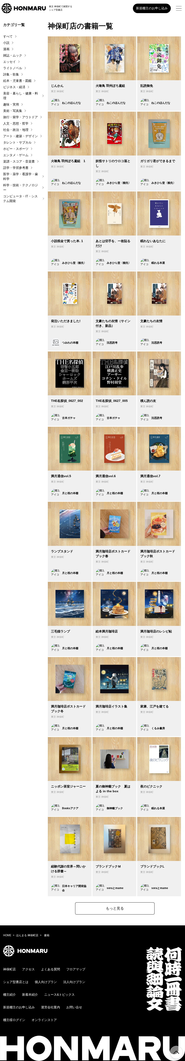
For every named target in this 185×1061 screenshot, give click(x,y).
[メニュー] (178, 8)
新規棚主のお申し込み (152, 8)
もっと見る (115, 908)
